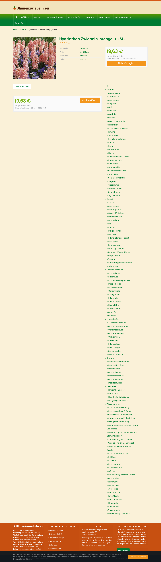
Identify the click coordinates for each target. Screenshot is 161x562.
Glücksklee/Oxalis (116, 121)
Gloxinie (112, 117)
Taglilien (112, 181)
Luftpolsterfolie (115, 499)
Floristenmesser (115, 287)
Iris (109, 223)
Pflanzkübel (113, 506)
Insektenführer (115, 383)
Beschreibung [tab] (22, 86)
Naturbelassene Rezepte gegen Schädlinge (122, 427)
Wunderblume (115, 188)
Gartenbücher (115, 372)
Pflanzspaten (114, 301)
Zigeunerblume (115, 195)
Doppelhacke (114, 284)
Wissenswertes (122, 17)
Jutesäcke (113, 489)
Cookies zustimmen (138, 557)
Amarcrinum (114, 96)
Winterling (113, 266)
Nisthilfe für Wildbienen (118, 397)
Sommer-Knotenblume (119, 252)
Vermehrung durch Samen (120, 439)
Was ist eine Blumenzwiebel (121, 443)
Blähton (112, 457)
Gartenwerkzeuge (54, 17)
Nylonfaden (113, 503)
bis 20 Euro (84, 52)
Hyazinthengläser (116, 390)
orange (83, 59)
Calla (110, 107)
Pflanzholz (113, 298)
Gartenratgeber (116, 375)
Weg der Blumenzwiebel (119, 446)
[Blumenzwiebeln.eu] (34, 8)
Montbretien (114, 149)
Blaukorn (112, 460)
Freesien (112, 110)
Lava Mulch (113, 496)
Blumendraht (114, 464)
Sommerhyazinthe (116, 177)
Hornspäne (113, 485)
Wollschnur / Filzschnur (119, 513)
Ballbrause (113, 276)
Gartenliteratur (55, 541)
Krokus (111, 142)
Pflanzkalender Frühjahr (119, 156)
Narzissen (112, 234)
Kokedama (113, 393)
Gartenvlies (113, 478)
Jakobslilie (113, 135)
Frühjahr (25, 17)
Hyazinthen (113, 220)
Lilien (110, 146)
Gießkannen (114, 337)
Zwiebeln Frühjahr (56, 530)
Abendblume (114, 93)
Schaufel (112, 312)
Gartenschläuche (116, 329)
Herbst (37, 17)
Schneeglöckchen (116, 248)
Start (15, 30)
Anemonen (113, 100)
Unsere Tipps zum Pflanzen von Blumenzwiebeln (122, 434)
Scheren (112, 315)
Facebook (124, 550)
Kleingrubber (114, 294)
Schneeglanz (114, 245)
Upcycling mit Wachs (118, 400)
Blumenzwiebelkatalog (118, 407)
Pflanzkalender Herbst (118, 238)
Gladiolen (112, 114)
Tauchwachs (114, 510)
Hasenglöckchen (116, 213)
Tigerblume (113, 185)
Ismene (111, 132)
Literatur (90, 17)
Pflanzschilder (114, 344)
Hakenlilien (113, 124)
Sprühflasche (114, 351)
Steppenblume (115, 255)
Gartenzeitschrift (116, 379)
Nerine (111, 153)
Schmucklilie (114, 167)
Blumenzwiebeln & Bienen (120, 411)
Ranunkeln (113, 163)
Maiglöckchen (114, 231)
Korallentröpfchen (117, 139)
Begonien (112, 103)
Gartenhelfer (74, 17)
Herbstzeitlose (115, 216)
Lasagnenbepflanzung (118, 421)
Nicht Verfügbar (126, 63)
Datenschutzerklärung (22, 559)
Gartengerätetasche (118, 326)
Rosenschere (114, 308)
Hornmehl (113, 481)
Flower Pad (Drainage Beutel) (122, 474)
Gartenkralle (114, 291)
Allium (111, 202)
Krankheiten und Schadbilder (121, 418)
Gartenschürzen (116, 333)
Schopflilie (113, 174)
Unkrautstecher (115, 354)
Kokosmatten (114, 492)
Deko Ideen (104, 17)
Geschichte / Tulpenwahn (120, 414)
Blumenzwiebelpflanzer (119, 280)
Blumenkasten (115, 467)
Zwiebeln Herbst (55, 534)
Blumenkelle (114, 273)
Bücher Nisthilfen (116, 365)
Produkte (22, 30)
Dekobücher (114, 368)
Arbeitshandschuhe (117, 322)
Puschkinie (113, 241)
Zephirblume (114, 192)
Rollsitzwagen (114, 347)
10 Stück (83, 55)
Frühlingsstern (115, 209)
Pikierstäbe (113, 305)
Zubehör (19, 23)
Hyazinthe (84, 48)
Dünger (111, 471)
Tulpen (111, 259)
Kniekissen (113, 340)
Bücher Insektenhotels (118, 361)
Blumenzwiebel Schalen (119, 453)
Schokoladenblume (117, 170)
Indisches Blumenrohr (118, 128)
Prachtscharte (115, 160)
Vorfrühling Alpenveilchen (120, 262)
